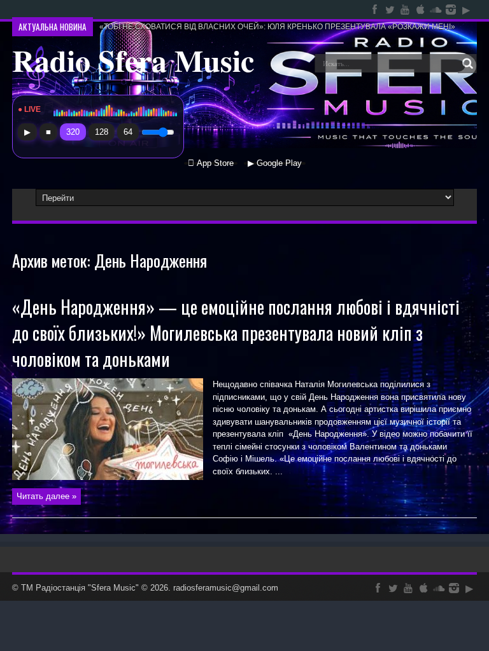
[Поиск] (467, 63)
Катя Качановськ (129, 9)
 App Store (211, 163)
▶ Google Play (275, 163)
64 (128, 132)
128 (101, 132)
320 (73, 132)
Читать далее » (46, 496)
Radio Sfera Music (133, 60)
